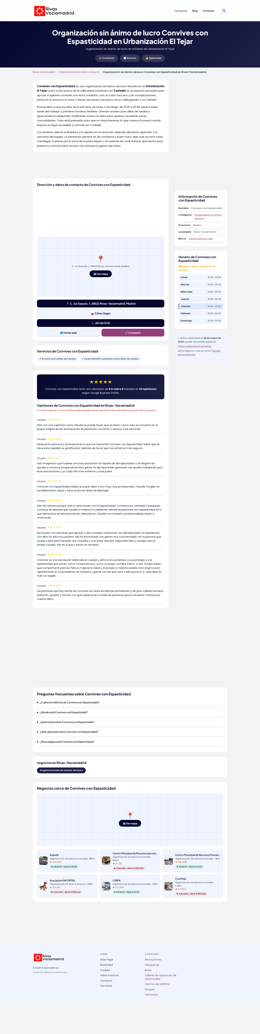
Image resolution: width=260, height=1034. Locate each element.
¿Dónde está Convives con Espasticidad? (64, 712)
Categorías (180, 10)
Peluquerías (152, 965)
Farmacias (151, 994)
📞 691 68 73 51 (100, 323)
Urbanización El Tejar (201, 238)
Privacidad (106, 965)
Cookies (105, 970)
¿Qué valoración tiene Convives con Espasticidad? (69, 731)
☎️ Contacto (106, 58)
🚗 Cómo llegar (101, 313)
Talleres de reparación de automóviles (160, 977)
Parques (150, 989)
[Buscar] (224, 10)
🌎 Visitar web (68, 332)
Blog (195, 10)
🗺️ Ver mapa (100, 273)
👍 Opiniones (153, 58)
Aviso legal (106, 959)
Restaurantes (153, 959)
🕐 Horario (129, 58)
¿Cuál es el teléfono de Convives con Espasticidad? (69, 702)
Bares (148, 970)
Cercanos (208, 10)
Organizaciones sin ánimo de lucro (79, 72)
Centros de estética (157, 984)
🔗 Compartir (133, 332)
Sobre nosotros (109, 975)
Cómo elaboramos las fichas (194, 346)
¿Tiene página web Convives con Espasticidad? (67, 741)
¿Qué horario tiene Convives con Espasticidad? (67, 722)
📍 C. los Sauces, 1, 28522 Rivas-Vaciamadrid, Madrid (100, 303)
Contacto (106, 980)
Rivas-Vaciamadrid (44, 72)
